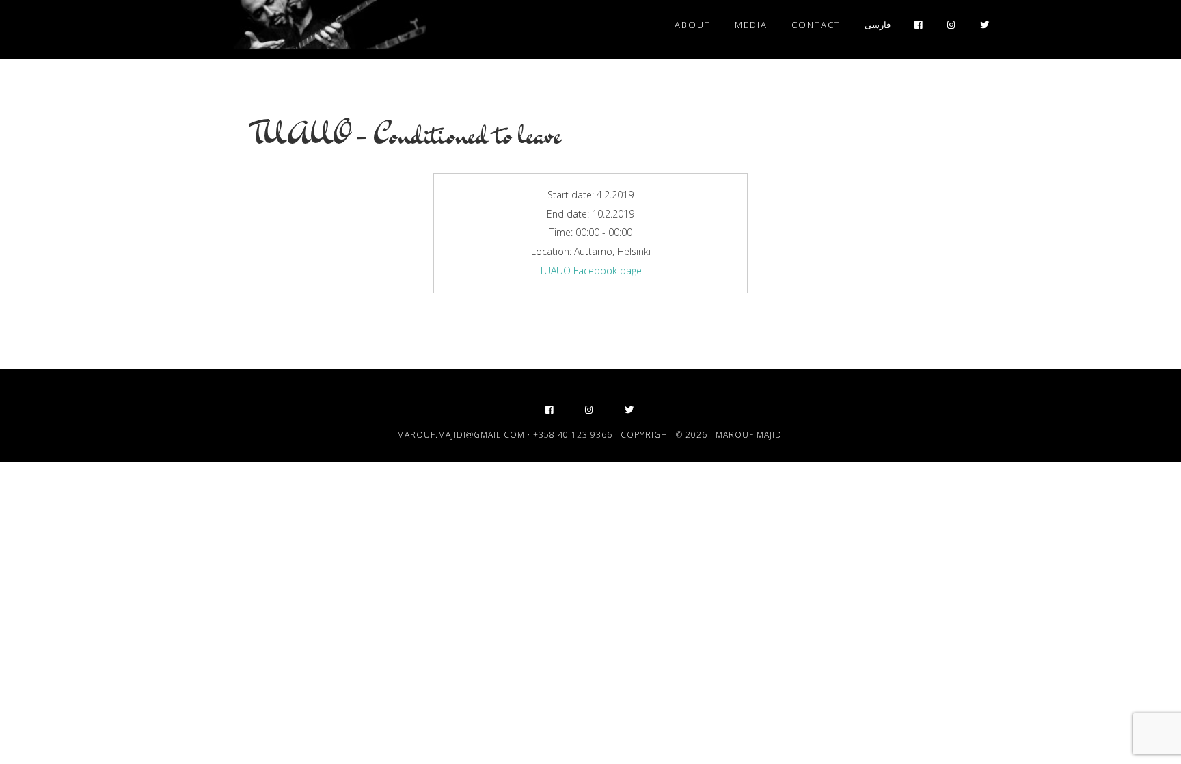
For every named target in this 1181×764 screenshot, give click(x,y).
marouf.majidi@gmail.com (461, 434)
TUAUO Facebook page (590, 270)
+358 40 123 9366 (572, 434)
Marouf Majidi (303, 26)
